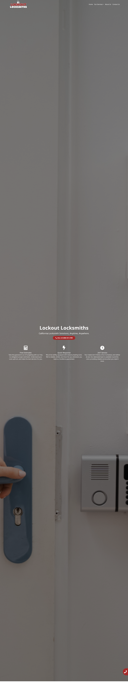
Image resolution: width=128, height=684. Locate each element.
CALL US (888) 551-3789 (65, 338)
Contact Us (116, 4)
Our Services (98, 4)
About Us (108, 4)
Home (91, 4)
